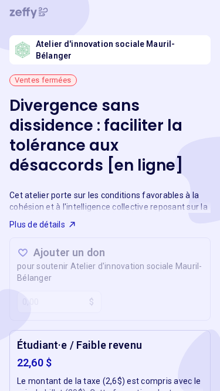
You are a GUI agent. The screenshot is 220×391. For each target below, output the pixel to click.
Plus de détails (37, 224)
